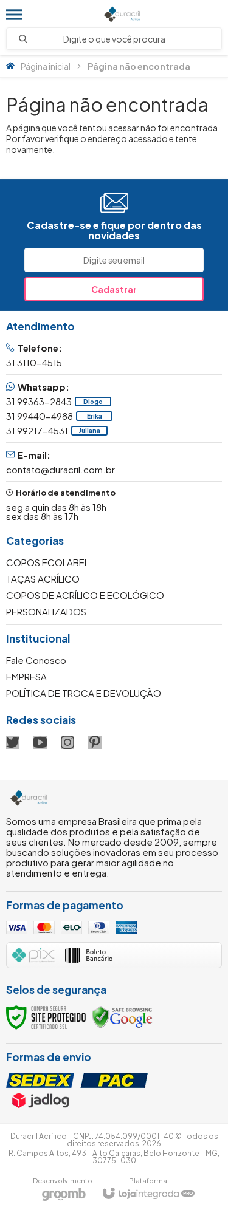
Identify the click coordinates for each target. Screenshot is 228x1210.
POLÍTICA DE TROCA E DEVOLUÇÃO (83, 693)
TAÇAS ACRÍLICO (43, 578)
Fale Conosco (36, 660)
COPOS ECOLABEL (47, 562)
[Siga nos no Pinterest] (95, 742)
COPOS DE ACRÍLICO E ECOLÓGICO (85, 595)
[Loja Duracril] (122, 14)
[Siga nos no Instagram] (67, 742)
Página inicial (46, 66)
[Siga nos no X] (12, 742)
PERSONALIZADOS (46, 611)
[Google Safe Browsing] (122, 1016)
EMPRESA (26, 676)
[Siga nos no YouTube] (40, 742)
